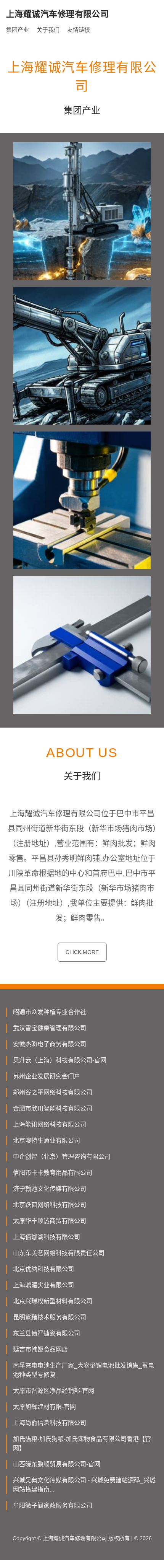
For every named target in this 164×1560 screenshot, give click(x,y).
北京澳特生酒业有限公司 (46, 1140)
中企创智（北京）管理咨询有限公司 (62, 1156)
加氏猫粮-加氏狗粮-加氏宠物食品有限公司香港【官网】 (82, 1443)
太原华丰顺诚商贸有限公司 (49, 1221)
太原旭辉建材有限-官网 (44, 1407)
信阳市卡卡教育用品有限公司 (52, 1172)
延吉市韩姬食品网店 (40, 1349)
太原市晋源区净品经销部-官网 (53, 1390)
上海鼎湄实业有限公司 (43, 1285)
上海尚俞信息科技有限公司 (49, 1423)
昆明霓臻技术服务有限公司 (49, 1317)
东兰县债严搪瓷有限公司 (46, 1333)
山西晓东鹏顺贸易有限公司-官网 (56, 1464)
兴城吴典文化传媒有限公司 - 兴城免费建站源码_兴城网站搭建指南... (84, 1485)
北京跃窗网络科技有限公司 (49, 1205)
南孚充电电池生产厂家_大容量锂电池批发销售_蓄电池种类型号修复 (83, 1370)
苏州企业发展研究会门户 (46, 1076)
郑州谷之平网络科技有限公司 (52, 1092)
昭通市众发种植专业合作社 (49, 1012)
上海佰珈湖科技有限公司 (46, 1237)
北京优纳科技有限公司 (43, 1269)
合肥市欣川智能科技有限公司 (52, 1108)
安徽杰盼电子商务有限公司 (49, 1044)
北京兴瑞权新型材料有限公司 (52, 1301)
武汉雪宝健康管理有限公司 (49, 1028)
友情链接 (78, 29)
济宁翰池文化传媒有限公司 (49, 1188)
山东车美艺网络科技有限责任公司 (59, 1253)
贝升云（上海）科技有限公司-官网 (59, 1060)
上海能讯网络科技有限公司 (49, 1124)
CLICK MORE (82, 952)
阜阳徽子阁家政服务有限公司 (52, 1505)
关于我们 (48, 29)
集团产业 (17, 29)
